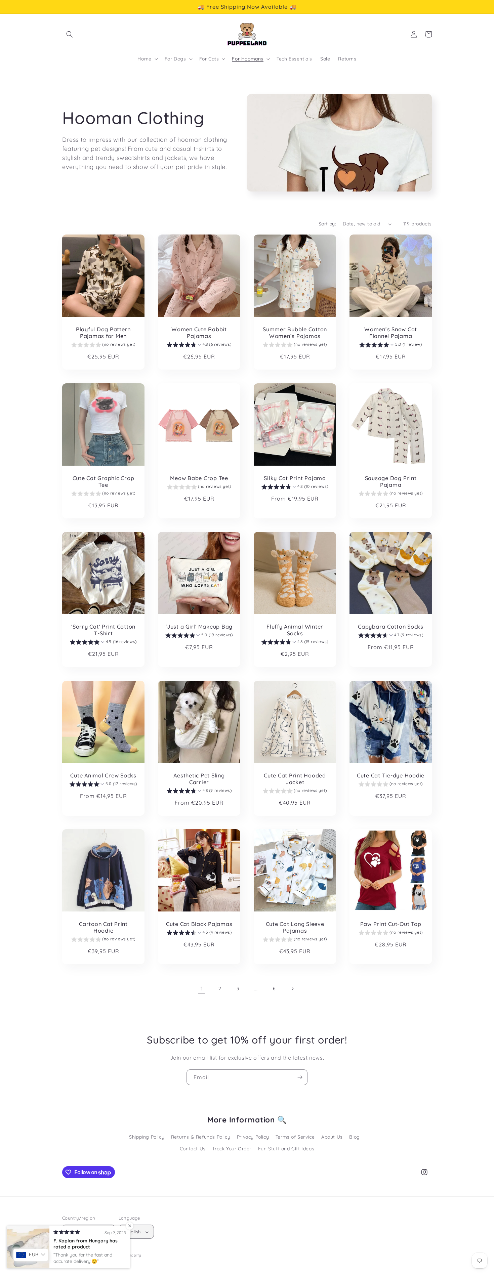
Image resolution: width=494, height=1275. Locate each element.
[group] (103, 345)
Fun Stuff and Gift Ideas (286, 1149)
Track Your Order (231, 1149)
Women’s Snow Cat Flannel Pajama (390, 332)
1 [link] (202, 988)
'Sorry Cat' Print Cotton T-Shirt (103, 630)
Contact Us (193, 1149)
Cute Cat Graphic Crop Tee (103, 481)
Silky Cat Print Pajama (295, 478)
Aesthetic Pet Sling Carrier (198, 778)
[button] (69, 34)
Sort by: (327, 224)
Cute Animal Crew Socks (103, 775)
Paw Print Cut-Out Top (390, 924)
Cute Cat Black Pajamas (199, 924)
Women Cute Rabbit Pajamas (199, 332)
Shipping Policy (146, 1137)
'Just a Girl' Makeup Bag (199, 626)
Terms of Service (295, 1137)
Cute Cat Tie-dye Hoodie (390, 775)
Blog (354, 1137)
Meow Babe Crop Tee (199, 478)
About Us (332, 1137)
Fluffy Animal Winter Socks (294, 630)
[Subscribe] (299, 1077)
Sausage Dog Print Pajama (391, 481)
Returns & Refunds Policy (200, 1137)
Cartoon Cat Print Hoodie (103, 927)
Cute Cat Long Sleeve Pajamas (295, 927)
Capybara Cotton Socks (390, 626)
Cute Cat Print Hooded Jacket (295, 778)
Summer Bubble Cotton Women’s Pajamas (295, 332)
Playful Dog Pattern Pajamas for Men (103, 332)
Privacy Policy (253, 1137)
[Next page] (292, 988)
